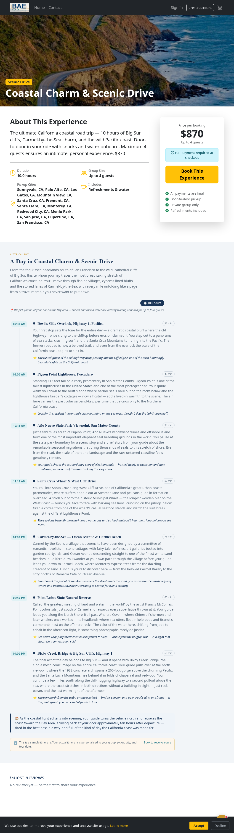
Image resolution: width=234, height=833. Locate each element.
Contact (55, 7)
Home (39, 7)
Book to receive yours (157, 742)
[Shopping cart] (220, 7)
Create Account (200, 7)
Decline (220, 825)
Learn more (119, 825)
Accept (199, 825)
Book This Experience (192, 174)
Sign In (177, 7)
